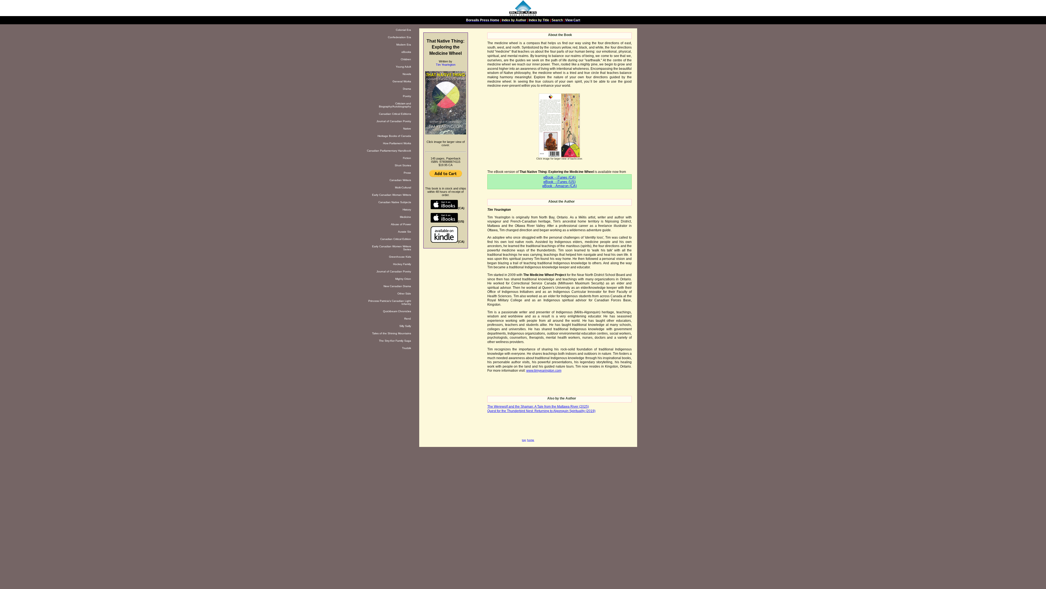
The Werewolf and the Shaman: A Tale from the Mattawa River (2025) (538, 406)
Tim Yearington (445, 64)
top (524, 439)
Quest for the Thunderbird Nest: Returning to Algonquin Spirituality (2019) (541, 411)
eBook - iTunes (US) (559, 182)
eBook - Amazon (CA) (559, 186)
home (530, 439)
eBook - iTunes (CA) (559, 177)
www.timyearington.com (543, 370)
